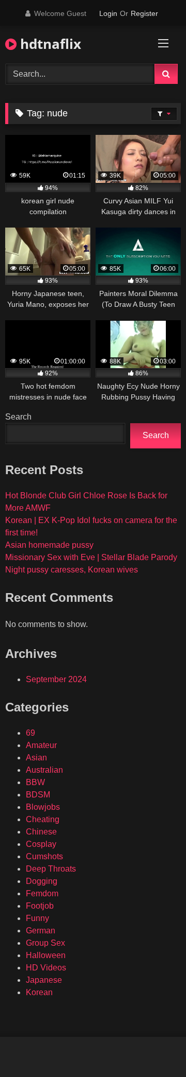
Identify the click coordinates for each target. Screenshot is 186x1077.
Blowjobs (43, 807)
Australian (44, 770)
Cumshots (44, 856)
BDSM (38, 794)
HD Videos (46, 967)
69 (30, 732)
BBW (35, 782)
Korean (39, 992)
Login (108, 13)
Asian (36, 757)
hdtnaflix (49, 43)
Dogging (41, 881)
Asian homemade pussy (49, 545)
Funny (37, 918)
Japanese (44, 980)
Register (144, 13)
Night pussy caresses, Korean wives (71, 569)
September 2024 (56, 679)
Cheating (42, 819)
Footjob (40, 905)
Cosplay (41, 844)
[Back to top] (154, 1046)
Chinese (41, 831)
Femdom (42, 893)
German (40, 930)
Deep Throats (51, 868)
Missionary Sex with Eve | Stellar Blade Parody (91, 557)
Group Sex (45, 943)
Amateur (41, 745)
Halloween (46, 955)
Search (18, 416)
